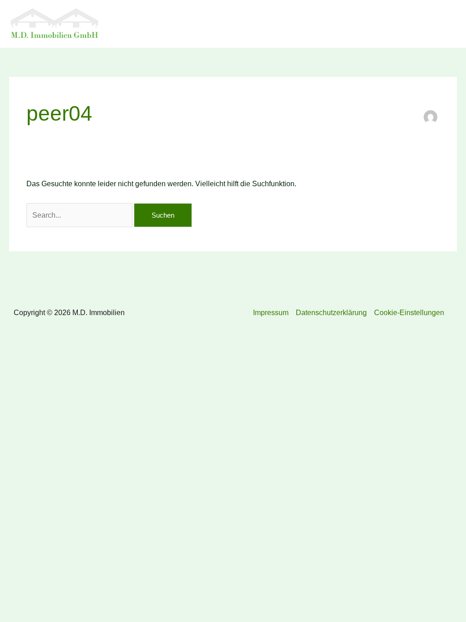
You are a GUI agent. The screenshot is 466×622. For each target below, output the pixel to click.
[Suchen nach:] (80, 215)
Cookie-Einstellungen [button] (409, 312)
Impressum (271, 312)
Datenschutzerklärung (331, 312)
